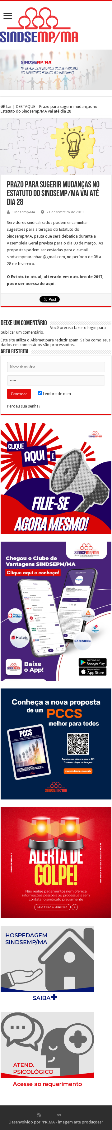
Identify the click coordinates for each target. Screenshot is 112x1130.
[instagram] (72, 1114)
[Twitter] (52, 1114)
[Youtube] (65, 1114)
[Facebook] (46, 1114)
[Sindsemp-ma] (56, 25)
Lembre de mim (56, 393)
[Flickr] (59, 1114)
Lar (8, 106)
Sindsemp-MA (23, 212)
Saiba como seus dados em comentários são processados (55, 342)
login (91, 327)
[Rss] (39, 1114)
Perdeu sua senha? (23, 406)
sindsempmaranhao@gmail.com (36, 256)
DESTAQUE (25, 106)
